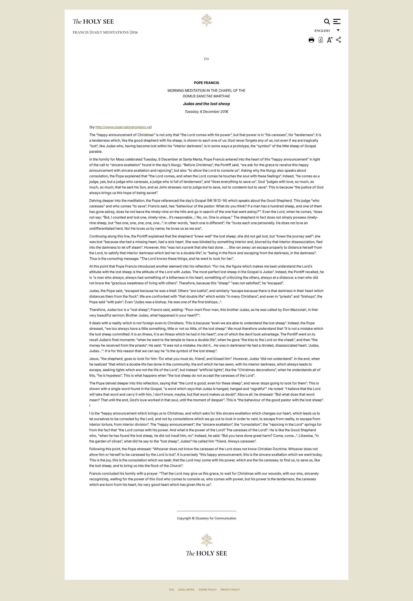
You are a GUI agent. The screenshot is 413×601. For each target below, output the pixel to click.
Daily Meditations (110, 32)
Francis (81, 32)
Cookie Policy (207, 589)
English (324, 31)
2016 (134, 32)
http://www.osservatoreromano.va (123, 127)
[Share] (339, 40)
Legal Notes (186, 589)
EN (206, 59)
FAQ (171, 589)
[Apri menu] (336, 21)
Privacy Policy (230, 589)
